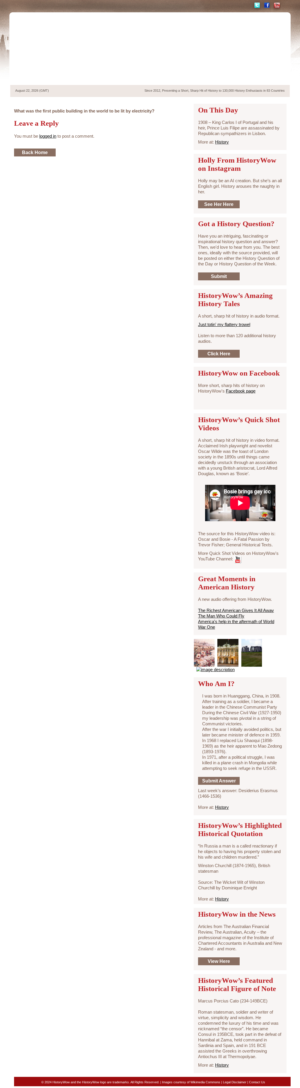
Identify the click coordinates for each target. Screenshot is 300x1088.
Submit (219, 276)
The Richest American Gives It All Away (236, 610)
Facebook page (240, 390)
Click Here (218, 353)
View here (219, 961)
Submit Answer (219, 780)
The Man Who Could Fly (221, 615)
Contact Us (257, 1082)
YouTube (277, 5)
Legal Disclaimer (234, 1082)
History (222, 141)
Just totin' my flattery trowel (224, 324)
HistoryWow (57, 49)
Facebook (267, 5)
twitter (256, 5)
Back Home (35, 152)
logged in (47, 136)
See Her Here (218, 204)
